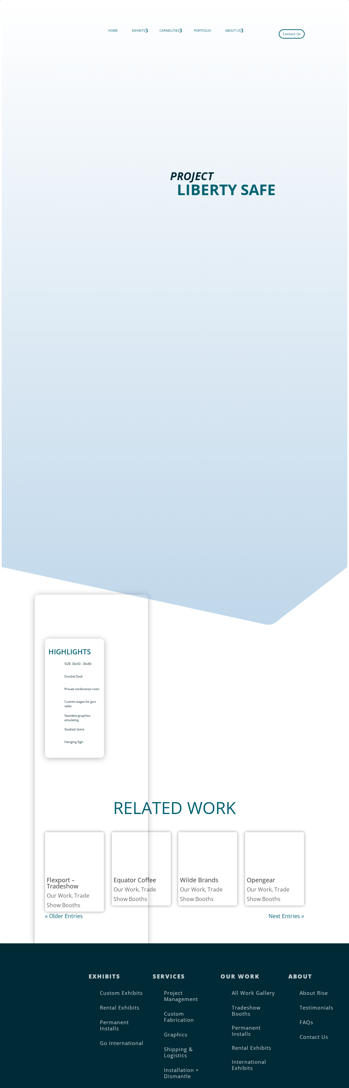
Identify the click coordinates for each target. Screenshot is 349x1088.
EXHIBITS (138, 30)
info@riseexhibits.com (43, 1021)
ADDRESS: (33, 1034)
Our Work (192, 889)
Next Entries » (286, 916)
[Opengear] (274, 853)
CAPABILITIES (169, 30)
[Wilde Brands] (208, 853)
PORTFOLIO (202, 30)
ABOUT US (233, 30)
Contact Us (292, 33)
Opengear (261, 880)
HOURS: (31, 1061)
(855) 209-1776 (37, 1008)
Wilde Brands (199, 880)
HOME (113, 30)
